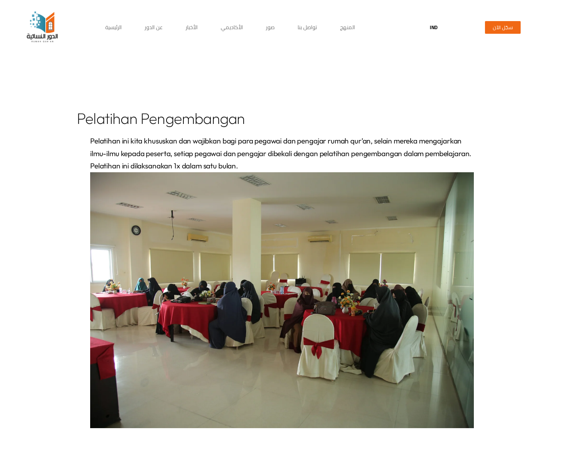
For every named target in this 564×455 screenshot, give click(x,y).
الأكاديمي (232, 27)
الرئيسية (113, 27)
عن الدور (154, 27)
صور (270, 27)
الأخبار (192, 27)
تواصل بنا (307, 27)
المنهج (347, 27)
